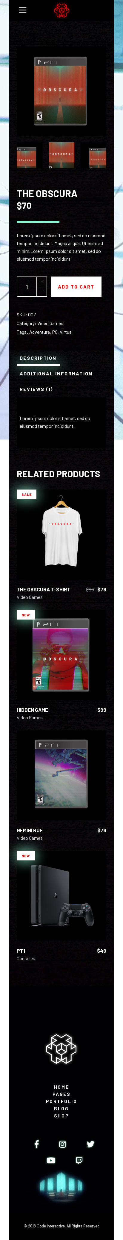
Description (38, 358)
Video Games (50, 323)
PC (55, 332)
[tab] (38, 358)
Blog (61, 1108)
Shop (61, 1115)
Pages (62, 1094)
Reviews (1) (36, 389)
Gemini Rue (30, 830)
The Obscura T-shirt (43, 589)
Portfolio (61, 1101)
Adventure (39, 332)
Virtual (66, 332)
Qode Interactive (51, 1226)
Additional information (56, 373)
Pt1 (21, 951)
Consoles (26, 958)
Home (61, 1087)
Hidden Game (32, 710)
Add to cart (76, 286)
